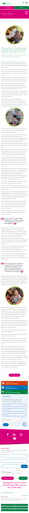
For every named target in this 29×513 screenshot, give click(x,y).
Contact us (23, 478)
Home (2, 20)
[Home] (7, 3)
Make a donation (8, 478)
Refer (22, 8)
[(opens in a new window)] (7, 434)
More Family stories (14, 375)
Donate (7, 8)
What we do (7, 20)
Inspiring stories (14, 20)
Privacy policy (25, 495)
